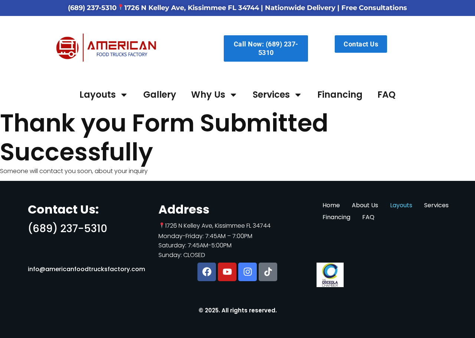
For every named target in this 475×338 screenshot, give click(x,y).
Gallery (159, 94)
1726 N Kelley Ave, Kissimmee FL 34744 (191, 8)
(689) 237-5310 (92, 8)
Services (271, 94)
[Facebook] (206, 272)
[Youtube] (227, 272)
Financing (340, 94)
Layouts (97, 94)
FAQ (386, 94)
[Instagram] (247, 272)
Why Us (208, 94)
